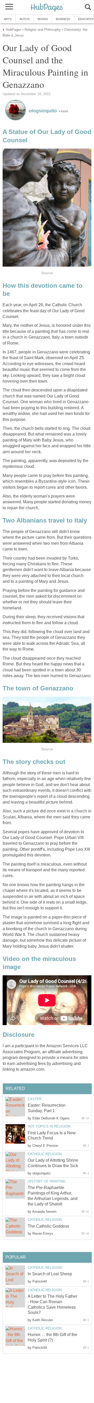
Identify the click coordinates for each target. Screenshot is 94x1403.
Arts (7, 19)
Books (43, 19)
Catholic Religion (45, 1154)
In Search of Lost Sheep (50, 1274)
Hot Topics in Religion (49, 1126)
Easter (35, 1099)
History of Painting (47, 1181)
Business (63, 19)
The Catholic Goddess (48, 1226)
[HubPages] (47, 7)
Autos (25, 19)
